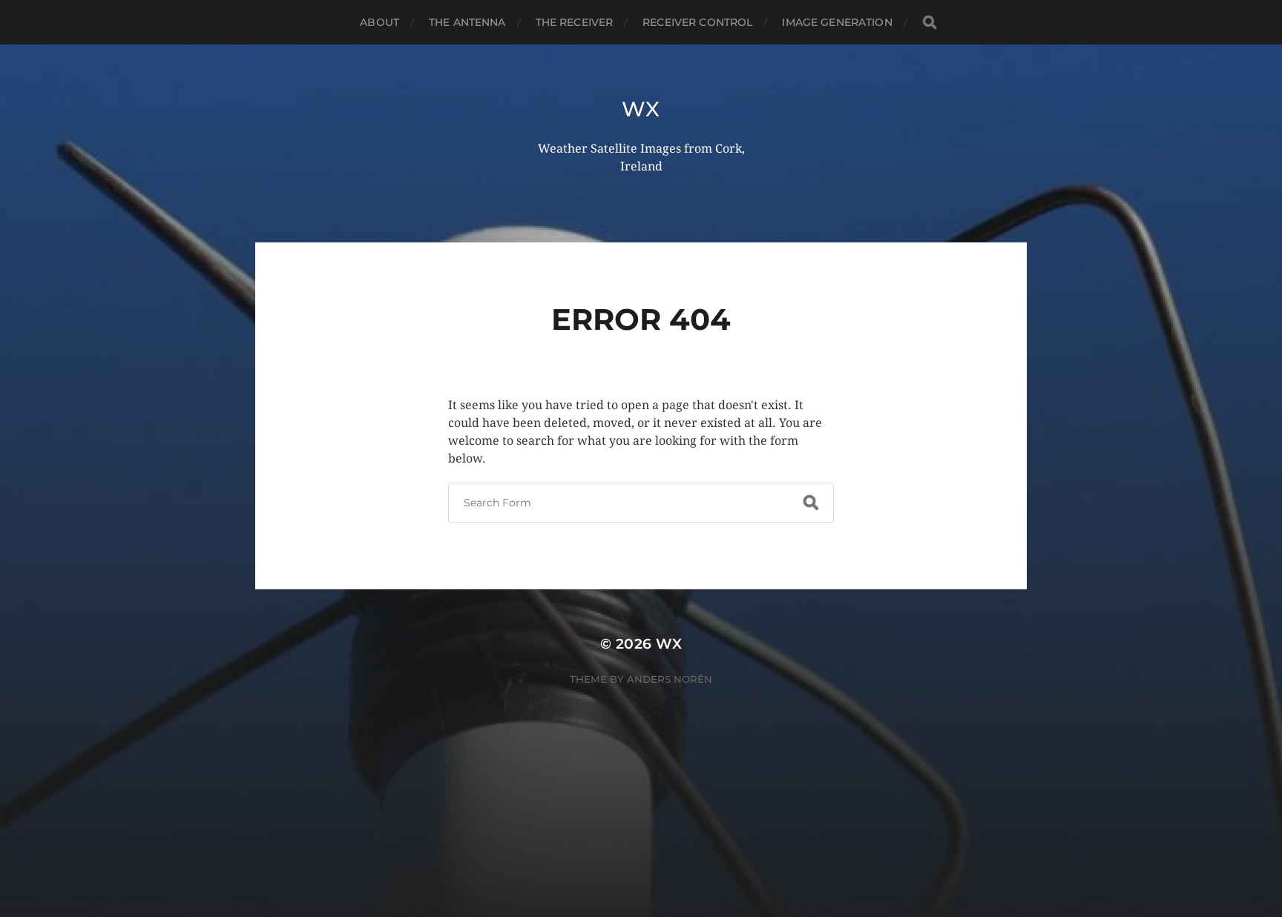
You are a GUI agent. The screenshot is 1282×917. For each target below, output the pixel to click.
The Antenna (467, 22)
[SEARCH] (929, 23)
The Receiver (575, 22)
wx (641, 109)
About (379, 22)
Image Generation (837, 22)
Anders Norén (669, 679)
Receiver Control (697, 22)
